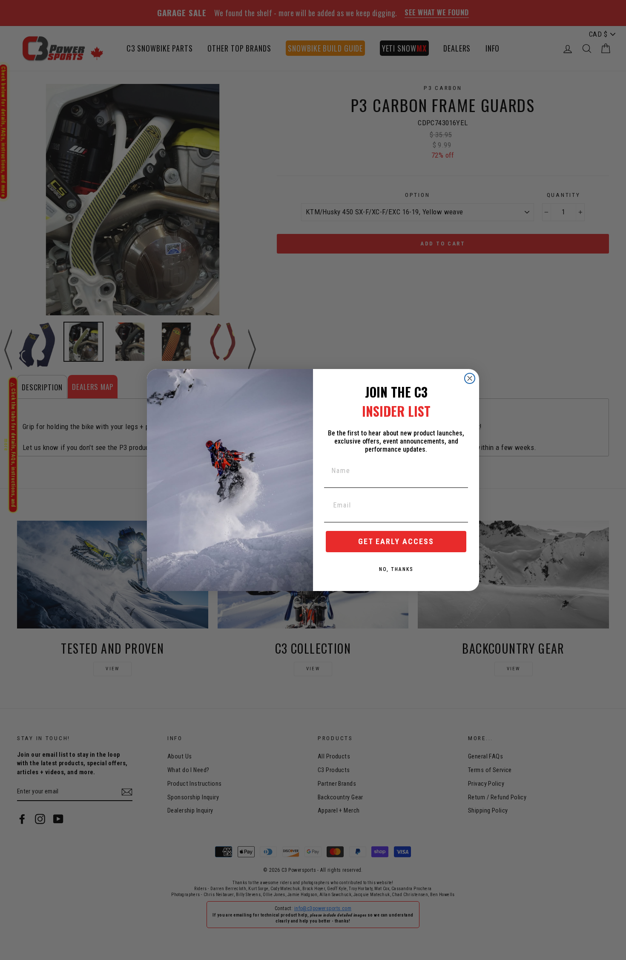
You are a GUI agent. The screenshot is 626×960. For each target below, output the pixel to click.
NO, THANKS (396, 569)
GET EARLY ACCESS (396, 541)
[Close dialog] (470, 378)
